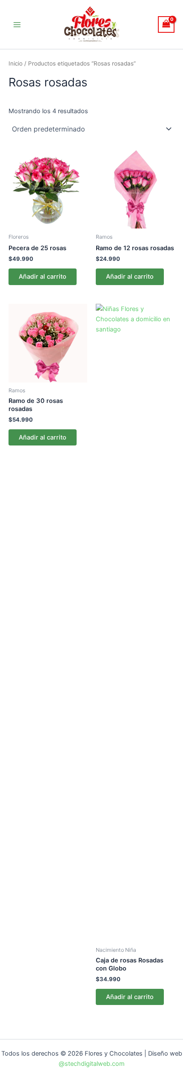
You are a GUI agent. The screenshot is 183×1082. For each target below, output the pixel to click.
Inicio (16, 63)
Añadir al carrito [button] (42, 276)
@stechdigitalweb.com (92, 1064)
